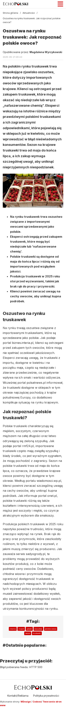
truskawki (37, 633)
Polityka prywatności (46, 695)
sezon (27, 633)
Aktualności (29, 13)
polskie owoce (50, 629)
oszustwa (38, 629)
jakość (29, 629)
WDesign (26, 701)
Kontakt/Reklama (17, 695)
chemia (13, 629)
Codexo (37, 701)
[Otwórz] (60, 4)
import (21, 629)
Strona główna (10, 13)
